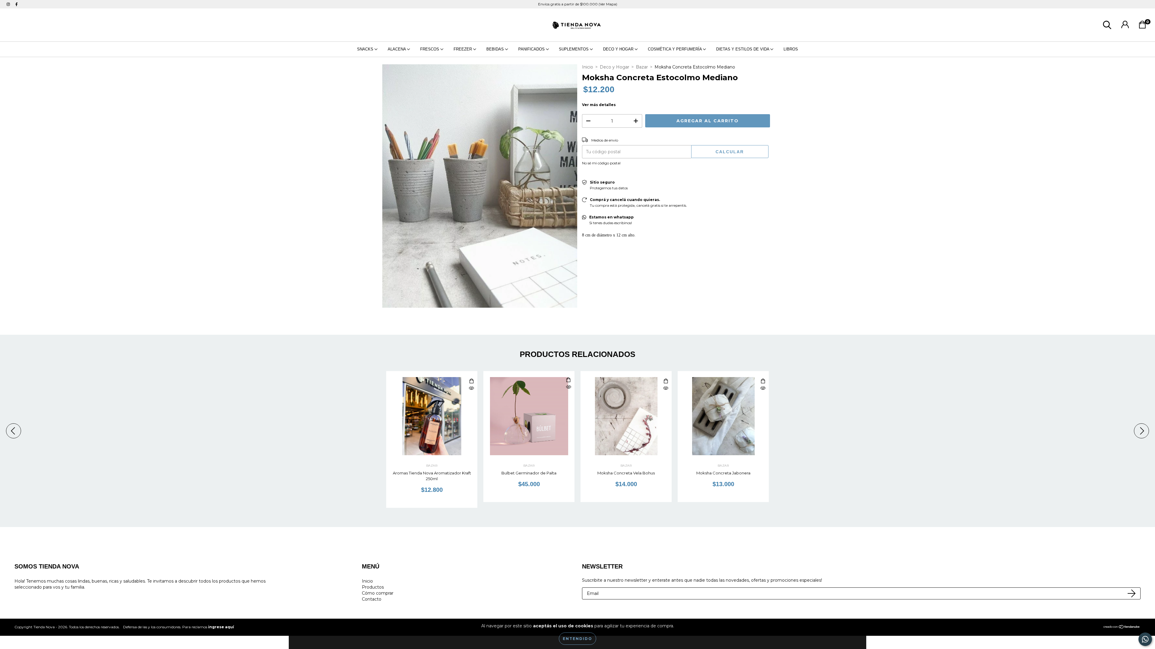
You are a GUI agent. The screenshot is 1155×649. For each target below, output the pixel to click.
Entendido (577, 638)
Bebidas (495, 49)
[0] (1144, 26)
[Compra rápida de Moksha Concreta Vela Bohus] (665, 381)
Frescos (430, 49)
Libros (791, 49)
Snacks (365, 49)
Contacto (371, 599)
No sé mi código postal (601, 163)
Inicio (587, 67)
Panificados (532, 49)
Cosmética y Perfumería (675, 49)
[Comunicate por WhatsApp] (1145, 639)
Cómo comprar (377, 593)
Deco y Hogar (619, 49)
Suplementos (574, 49)
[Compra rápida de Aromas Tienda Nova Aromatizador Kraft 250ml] (471, 381)
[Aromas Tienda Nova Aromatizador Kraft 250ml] (471, 388)
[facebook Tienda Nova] (16, 4)
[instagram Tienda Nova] (9, 4)
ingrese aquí (221, 627)
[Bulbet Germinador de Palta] (568, 387)
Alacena (397, 49)
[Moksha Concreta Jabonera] (762, 388)
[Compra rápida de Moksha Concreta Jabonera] (762, 381)
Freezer (463, 49)
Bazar (642, 67)
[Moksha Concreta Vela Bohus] (665, 388)
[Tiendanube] (1122, 627)
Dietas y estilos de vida (743, 49)
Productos (373, 587)
